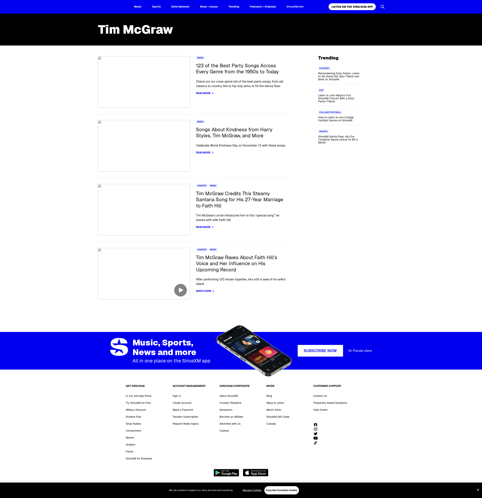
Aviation (130, 444)
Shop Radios (133, 423)
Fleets (129, 451)
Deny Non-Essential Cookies (281, 490)
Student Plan (133, 416)
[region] (241, 490)
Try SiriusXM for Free (138, 403)
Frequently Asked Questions (330, 403)
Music (138, 6)
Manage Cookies (252, 490)
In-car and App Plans (138, 396)
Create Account (182, 403)
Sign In (177, 396)
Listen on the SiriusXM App (352, 6)
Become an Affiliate (231, 416)
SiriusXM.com (295, 6)
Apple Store (255, 472)
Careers (224, 430)
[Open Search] (382, 7)
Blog (269, 396)
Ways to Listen (275, 403)
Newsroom (226, 409)
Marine (130, 437)
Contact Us (320, 396)
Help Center (320, 409)
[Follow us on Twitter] (316, 433)
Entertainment (180, 6)
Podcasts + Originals (263, 6)
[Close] (478, 490)
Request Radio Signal (185, 423)
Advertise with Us (230, 423)
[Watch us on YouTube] (316, 438)
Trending (233, 6)
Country (202, 185)
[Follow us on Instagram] (316, 429)
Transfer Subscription (185, 416)
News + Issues (209, 6)
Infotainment (133, 430)
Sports (156, 6)
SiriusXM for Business (139, 458)
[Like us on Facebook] (316, 424)
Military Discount (136, 409)
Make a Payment (183, 409)
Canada (271, 423)
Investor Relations (230, 403)
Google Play (226, 472)
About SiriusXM (229, 396)
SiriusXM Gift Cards (277, 416)
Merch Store (273, 409)
